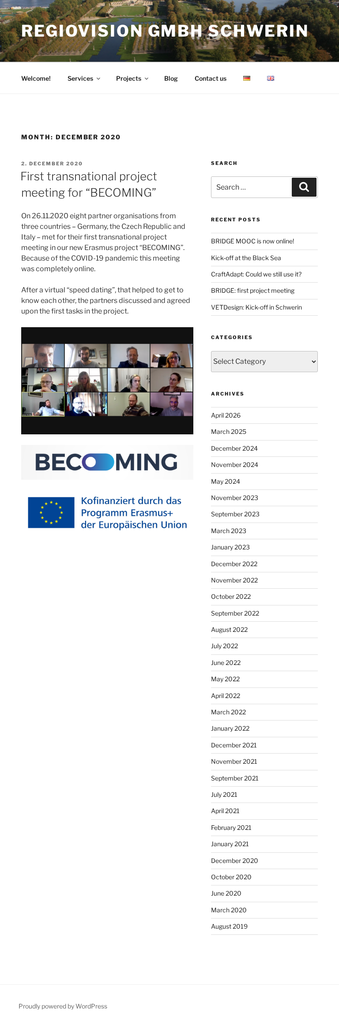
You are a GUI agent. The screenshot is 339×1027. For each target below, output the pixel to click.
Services (80, 78)
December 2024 (234, 448)
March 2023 (228, 530)
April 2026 (226, 415)
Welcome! (36, 78)
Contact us (210, 78)
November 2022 (234, 580)
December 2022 (234, 564)
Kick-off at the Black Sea (246, 257)
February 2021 (231, 827)
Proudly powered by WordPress (63, 1006)
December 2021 (234, 745)
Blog (171, 78)
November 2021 (234, 761)
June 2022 (226, 662)
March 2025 (228, 431)
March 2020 (229, 910)
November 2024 (234, 464)
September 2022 (235, 613)
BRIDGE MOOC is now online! (252, 241)
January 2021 (230, 844)
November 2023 (234, 497)
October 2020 (231, 877)
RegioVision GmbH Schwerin (165, 31)
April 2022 (225, 695)
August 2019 (229, 926)
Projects (128, 78)
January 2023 (230, 547)
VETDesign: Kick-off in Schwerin (256, 307)
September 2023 (235, 514)
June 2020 (226, 893)
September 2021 (235, 778)
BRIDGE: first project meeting (252, 290)
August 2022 (229, 629)
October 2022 (231, 596)
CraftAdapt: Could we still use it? (256, 274)
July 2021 (224, 794)
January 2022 (230, 728)
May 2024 (225, 481)
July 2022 (224, 646)
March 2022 (228, 712)
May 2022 (225, 679)
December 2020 (234, 860)
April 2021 (225, 810)
